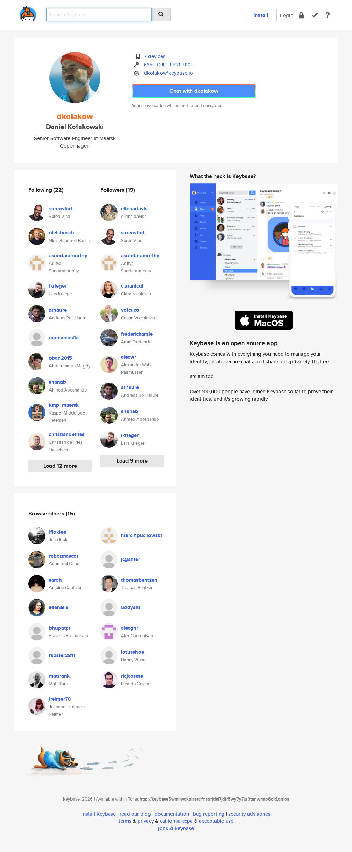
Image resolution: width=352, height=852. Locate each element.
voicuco (130, 310)
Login (286, 15)
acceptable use (216, 821)
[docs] (327, 15)
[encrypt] (301, 15)
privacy (146, 821)
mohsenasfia (64, 337)
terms (125, 821)
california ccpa (176, 821)
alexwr (128, 357)
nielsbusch (61, 232)
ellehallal (59, 607)
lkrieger (57, 286)
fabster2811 (62, 655)
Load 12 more (60, 466)
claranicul (132, 286)
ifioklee (57, 532)
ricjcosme (132, 676)
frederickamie (137, 334)
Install (260, 15)
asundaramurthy (68, 255)
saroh (55, 580)
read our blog (135, 813)
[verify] (314, 15)
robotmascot (63, 556)
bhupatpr (59, 628)
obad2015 (60, 358)
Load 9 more (132, 461)
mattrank (59, 676)
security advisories (249, 813)
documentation (172, 813)
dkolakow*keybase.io (168, 73)
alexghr (129, 628)
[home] (28, 12)
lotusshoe (132, 652)
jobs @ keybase (176, 828)
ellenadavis (134, 208)
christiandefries (67, 434)
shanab (57, 382)
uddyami (131, 607)
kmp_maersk (64, 405)
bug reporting (208, 813)
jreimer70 (60, 699)
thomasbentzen (139, 580)
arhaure (58, 310)
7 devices (154, 56)
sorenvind (60, 208)
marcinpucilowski (141, 535)
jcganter (130, 559)
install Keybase (98, 813)
